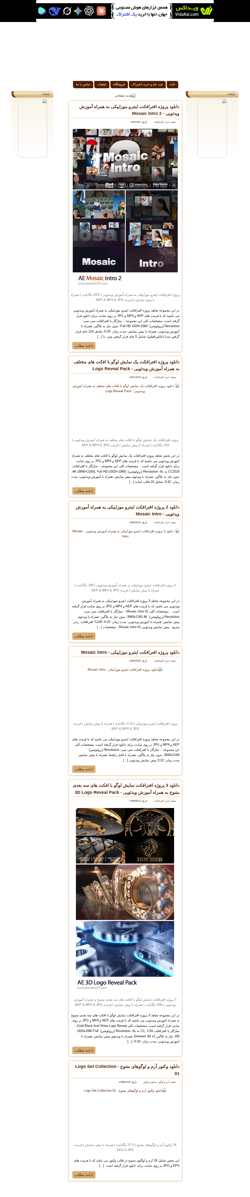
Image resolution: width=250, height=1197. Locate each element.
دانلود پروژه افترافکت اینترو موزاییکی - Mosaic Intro (130, 652)
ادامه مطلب (84, 346)
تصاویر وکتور (150, 1082)
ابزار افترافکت (161, 122)
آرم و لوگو (163, 1082)
